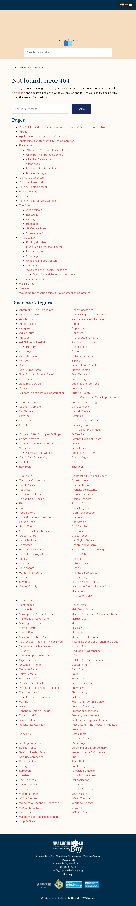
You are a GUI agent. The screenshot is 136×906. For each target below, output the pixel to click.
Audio (75, 351)
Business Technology (84, 402)
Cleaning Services (83, 425)
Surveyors (25, 771)
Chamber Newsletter (39, 159)
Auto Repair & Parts (84, 356)
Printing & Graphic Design (34, 711)
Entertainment (80, 480)
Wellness (25, 812)
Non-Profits (79, 646)
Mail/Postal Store (82, 609)
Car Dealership (81, 407)
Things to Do (27, 238)
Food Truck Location (84, 513)
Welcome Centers (30, 808)
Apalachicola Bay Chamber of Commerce (68, 25)
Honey (23, 559)
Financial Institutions (31, 494)
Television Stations (83, 771)
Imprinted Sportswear (85, 573)
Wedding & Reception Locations (39, 803)
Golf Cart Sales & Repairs (34, 531)
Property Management (85, 715)
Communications (29, 439)
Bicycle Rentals (81, 370)
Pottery (31, 347)
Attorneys (25, 351)
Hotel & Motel (80, 563)
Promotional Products (32, 715)
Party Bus (77, 669)
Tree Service (79, 785)
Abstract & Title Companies (36, 310)
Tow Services (27, 780)
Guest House (80, 536)
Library (76, 600)
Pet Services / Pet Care (86, 683)
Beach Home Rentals (84, 365)
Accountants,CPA (30, 315)
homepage (18, 93)
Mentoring (85, 471)
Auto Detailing (28, 356)
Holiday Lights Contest (33, 187)
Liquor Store (79, 605)
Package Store (28, 669)
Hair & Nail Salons (30, 540)
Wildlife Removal (82, 812)
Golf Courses (79, 531)
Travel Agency (28, 785)
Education (78, 467)
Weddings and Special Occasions (46, 270)
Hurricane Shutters (30, 573)
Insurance (25, 577)
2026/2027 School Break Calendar (48, 150)
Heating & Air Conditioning (88, 550)
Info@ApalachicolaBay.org (68, 870)
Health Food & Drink (84, 545)
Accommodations (82, 310)
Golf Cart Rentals (82, 526)
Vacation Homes (29, 794)
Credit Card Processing (33, 457)
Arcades (24, 338)
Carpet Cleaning (81, 411)
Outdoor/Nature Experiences (89, 660)
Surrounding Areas (37, 233)
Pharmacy (78, 688)
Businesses (26, 145)
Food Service (27, 513)
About (23, 132)
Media (75, 623)
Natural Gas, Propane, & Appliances (41, 642)
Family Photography (38, 697)
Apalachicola (34, 210)
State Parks (79, 762)
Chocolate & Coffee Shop (87, 421)
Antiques (24, 328)
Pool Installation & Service (88, 702)
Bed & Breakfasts (30, 370)
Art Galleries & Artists (33, 342)
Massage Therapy (30, 623)
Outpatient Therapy (31, 665)
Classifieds (33, 164)
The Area (24, 205)
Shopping (32, 256)
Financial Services (82, 494)
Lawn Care (85, 596)
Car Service (26, 411)
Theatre (24, 775)
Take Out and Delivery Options (38, 201)
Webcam (24, 288)
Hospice (77, 559)
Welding (77, 808)
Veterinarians (79, 794)
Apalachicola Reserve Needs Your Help (43, 136)
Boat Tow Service (30, 384)
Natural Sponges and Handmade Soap (95, 642)
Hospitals (25, 563)
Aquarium (77, 333)
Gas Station (79, 522)
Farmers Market (81, 485)
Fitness (23, 503)
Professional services (85, 711)
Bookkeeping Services (85, 384)
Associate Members (84, 342)
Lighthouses (26, 605)
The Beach (32, 265)
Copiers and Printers (84, 453)
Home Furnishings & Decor (35, 554)
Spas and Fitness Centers (42, 261)
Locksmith (25, 609)
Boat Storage (80, 379)
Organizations (27, 660)
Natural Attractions (38, 251)
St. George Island (36, 228)
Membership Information (41, 168)
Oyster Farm (79, 665)
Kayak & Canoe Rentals (86, 582)
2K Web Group (88, 898)
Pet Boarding (79, 679)
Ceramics (77, 416)
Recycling (25, 734)
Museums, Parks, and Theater (44, 247)
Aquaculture (26, 333)
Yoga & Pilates (28, 821)
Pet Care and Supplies (33, 683)
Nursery (24, 651)
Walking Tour (27, 284)
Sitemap (24, 196)
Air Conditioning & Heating (88, 319)
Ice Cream (85, 738)
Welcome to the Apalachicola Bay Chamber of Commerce (54, 293)
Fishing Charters (81, 499)
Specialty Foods (29, 762)
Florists (23, 508)
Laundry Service (29, 600)
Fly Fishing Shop (81, 508)
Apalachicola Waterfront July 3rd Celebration (46, 141)
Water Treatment (82, 798)
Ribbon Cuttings (36, 173)
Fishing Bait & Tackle (31, 499)
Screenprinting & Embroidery (89, 748)
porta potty (26, 706)
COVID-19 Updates (31, 178)
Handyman (25, 545)
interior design (80, 577)
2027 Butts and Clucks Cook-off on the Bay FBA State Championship (62, 127)
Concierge (78, 444)
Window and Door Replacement (39, 817)
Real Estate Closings (32, 725)
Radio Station (27, 720)
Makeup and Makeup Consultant (38, 614)
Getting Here (34, 219)
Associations (79, 347)
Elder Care (25, 476)
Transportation (80, 780)
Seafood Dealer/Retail (32, 752)
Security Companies (31, 757)
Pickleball (77, 697)
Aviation (24, 361)
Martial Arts (79, 619)
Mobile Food (26, 632)
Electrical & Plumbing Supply (89, 476)
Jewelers (24, 582)
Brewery (77, 388)
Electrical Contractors (32, 480)
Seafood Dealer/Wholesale (88, 752)
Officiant (77, 656)
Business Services (30, 402)
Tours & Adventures (84, 775)
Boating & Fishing (36, 242)
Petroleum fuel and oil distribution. (40, 688)
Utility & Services (82, 789)
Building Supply (81, 393)
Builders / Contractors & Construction (42, 393)
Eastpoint (32, 215)
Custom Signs (80, 457)
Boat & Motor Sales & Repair (37, 374)
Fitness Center (80, 503)
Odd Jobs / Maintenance (86, 651)
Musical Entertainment (85, 637)
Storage (24, 766)
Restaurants (79, 734)
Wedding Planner (82, 803)
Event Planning (28, 485)
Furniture (77, 517)
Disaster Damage (89, 430)
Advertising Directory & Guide (90, 315)
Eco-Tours (25, 467)
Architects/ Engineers (85, 338)
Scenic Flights (27, 748)
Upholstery (26, 789)
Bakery (76, 361)
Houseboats (26, 568)
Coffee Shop (79, 434)
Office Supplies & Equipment (37, 656)
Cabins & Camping (30, 407)
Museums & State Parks (34, 637)
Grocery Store (27, 536)
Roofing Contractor (30, 743)
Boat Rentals (79, 374)
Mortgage (78, 632)
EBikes (76, 462)
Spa (74, 757)
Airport (76, 324)
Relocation (32, 224)
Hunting (76, 568)
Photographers (28, 692)
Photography (79, 692)
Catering (24, 416)
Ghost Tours (26, 526)
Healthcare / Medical (31, 550)
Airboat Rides (27, 324)
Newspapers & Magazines (35, 646)
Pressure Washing (83, 706)
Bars (22, 365)
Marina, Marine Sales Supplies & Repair (95, 614)
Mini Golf (77, 628)
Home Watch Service (85, 554)
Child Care (25, 421)
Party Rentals (27, 674)
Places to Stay (28, 192)
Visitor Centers (28, 798)
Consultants (79, 448)
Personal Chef (27, 679)
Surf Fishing (79, 766)
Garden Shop (27, 522)
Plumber (24, 702)
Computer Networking (39, 453)
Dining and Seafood (31, 182)
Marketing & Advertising (34, 619)
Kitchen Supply (28, 586)
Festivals (24, 490)
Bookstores (26, 388)
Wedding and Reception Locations (54, 274)
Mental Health (27, 628)
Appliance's (79, 328)
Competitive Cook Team (86, 439)
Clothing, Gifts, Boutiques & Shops (40, 434)
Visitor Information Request (36, 279)
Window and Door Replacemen (98, 397)
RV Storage (79, 743)
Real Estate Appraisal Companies (92, 720)
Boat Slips (25, 379)
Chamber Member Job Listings (44, 155)
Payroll (76, 674)
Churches (25, 425)
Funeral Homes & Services (35, 517)
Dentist (23, 462)
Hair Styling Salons (83, 540)
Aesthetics (26, 319)
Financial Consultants (84, 490)
